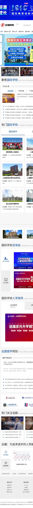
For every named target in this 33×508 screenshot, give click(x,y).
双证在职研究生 (22, 473)
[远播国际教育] (8, 25)
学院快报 (21, 91)
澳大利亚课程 (26, 492)
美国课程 (26, 489)
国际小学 (14, 31)
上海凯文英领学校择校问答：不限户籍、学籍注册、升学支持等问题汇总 (12, 432)
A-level (26, 485)
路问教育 (30, 473)
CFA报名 (14, 473)
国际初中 (21, 31)
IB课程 (26, 487)
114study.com (11, 502)
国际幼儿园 (7, 31)
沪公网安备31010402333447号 (24, 504)
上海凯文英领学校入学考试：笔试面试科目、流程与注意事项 (12, 434)
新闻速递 (10, 91)
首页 (1, 31)
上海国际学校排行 (5, 473)
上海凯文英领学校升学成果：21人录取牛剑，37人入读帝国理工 (12, 437)
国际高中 (27, 31)
